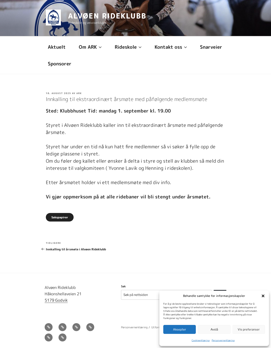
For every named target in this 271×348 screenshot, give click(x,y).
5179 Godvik (56, 300)
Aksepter (179, 329)
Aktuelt (57, 47)
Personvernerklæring (223, 340)
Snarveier (211, 47)
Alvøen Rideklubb (107, 16)
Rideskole (126, 47)
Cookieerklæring (201, 340)
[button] (263, 296)
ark (79, 93)
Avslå (214, 329)
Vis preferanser (249, 329)
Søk (123, 286)
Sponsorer (59, 63)
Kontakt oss (168, 47)
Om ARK (88, 47)
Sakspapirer (59, 217)
